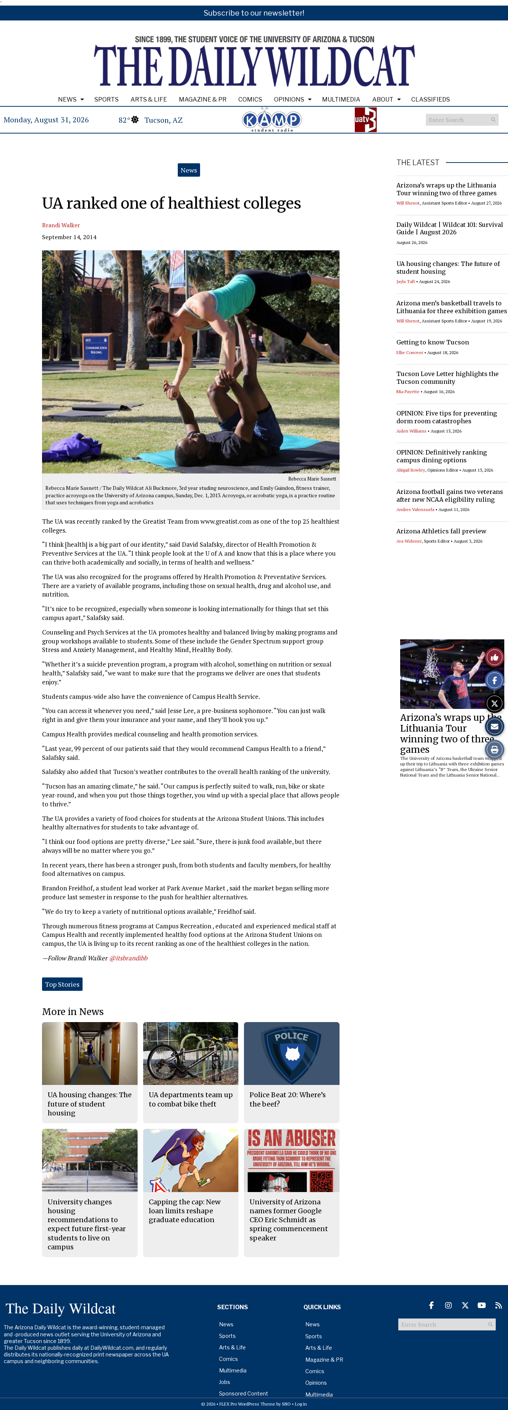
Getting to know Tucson (432, 342)
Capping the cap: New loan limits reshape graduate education (185, 1211)
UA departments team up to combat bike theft (191, 1099)
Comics (250, 99)
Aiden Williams (411, 431)
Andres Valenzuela (415, 509)
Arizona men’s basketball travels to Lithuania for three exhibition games (451, 307)
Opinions (289, 99)
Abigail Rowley (410, 470)
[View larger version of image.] (191, 361)
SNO (286, 1404)
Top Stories (62, 984)
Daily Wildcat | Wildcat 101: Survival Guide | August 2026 (449, 228)
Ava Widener (409, 541)
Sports (106, 99)
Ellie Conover (409, 352)
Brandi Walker (61, 225)
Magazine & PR (202, 99)
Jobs (224, 1382)
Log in (301, 1404)
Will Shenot (407, 203)
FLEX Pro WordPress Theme (247, 1404)
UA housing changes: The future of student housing (90, 1104)
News (67, 99)
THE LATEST (418, 162)
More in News (73, 1012)
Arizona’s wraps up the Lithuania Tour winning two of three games (446, 189)
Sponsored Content (243, 1393)
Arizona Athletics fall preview (441, 531)
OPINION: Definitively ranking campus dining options (441, 456)
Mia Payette (407, 391)
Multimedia (341, 99)
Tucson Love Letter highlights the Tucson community (447, 377)
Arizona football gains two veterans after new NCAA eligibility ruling (449, 495)
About (382, 99)
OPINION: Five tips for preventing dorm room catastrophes (446, 417)
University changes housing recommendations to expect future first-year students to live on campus (87, 1224)
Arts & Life (149, 99)
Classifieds (430, 99)
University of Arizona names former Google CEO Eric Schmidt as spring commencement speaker (289, 1220)
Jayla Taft (405, 281)
